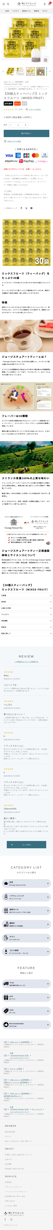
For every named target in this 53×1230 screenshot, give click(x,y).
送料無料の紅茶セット (12, 1096)
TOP (5, 1042)
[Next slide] (49, 71)
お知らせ (8, 1159)
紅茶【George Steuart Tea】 (19, 1055)
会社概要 (8, 1164)
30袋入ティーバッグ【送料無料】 (16, 1082)
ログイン (8, 1136)
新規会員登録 (10, 1132)
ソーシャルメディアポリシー (16, 1191)
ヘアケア (15, 11)
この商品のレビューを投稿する (26, 662)
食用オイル (26, 11)
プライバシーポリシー (13, 1187)
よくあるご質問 (11, 1206)
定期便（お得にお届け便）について (18, 1155)
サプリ (44, 11)
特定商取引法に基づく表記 (15, 1196)
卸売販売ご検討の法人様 (14, 1169)
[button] (10, 71)
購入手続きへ (26, 133)
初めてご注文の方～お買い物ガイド (18, 1141)
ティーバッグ (37, 1109)
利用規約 (8, 1182)
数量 (5, 125)
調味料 (36, 11)
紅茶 (7, 11)
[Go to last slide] (3, 71)
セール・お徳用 (16, 1069)
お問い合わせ (10, 1201)
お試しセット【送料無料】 (20, 1042)
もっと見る (26, 845)
